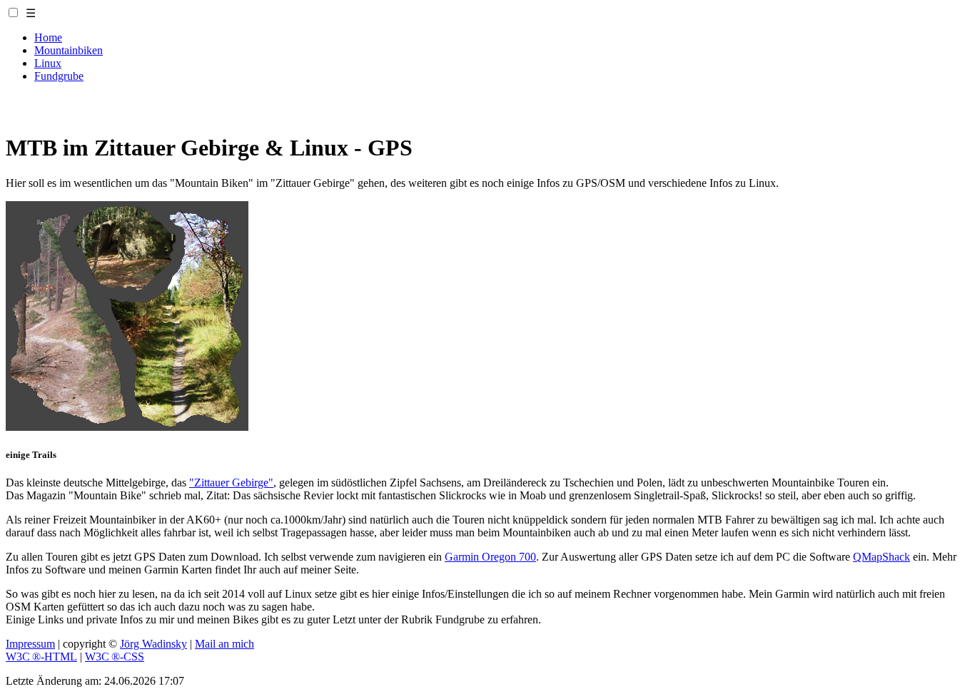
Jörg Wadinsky (153, 644)
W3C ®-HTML (41, 656)
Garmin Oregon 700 (490, 557)
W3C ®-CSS (114, 656)
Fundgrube (59, 76)
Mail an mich (224, 644)
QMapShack (881, 557)
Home (48, 37)
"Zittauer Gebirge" (231, 482)
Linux (47, 63)
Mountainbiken (68, 50)
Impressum (30, 644)
